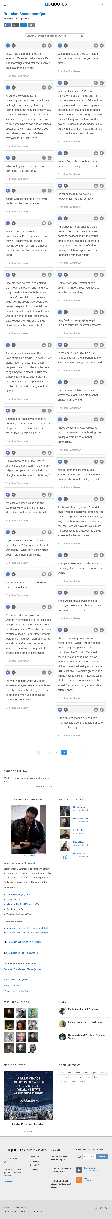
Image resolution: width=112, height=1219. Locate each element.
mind (73, 1077)
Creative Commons (28, 856)
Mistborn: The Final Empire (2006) (22, 904)
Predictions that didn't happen (83, 1009)
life (28, 928)
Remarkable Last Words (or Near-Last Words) (61, 1184)
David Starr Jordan (43, 786)
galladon (44, 932)
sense (12, 932)
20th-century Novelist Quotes (17, 991)
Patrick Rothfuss (80, 818)
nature (78, 1072)
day (81, 1082)
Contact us (8, 1181)
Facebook (34, 1156)
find (46, 928)
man (6, 928)
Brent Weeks (79, 853)
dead (6, 932)
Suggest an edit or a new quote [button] (23, 953)
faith (37, 932)
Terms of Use (10, 1211)
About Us (38, 1211)
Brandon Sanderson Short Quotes (22, 969)
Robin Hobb (78, 842)
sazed (31, 932)
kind (41, 928)
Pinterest (34, 1169)
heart (96, 1077)
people (12, 928)
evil (24, 932)
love (69, 1072)
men (73, 1082)
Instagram (34, 1161)
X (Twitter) (34, 1165)
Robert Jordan (80, 807)
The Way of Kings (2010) (18, 894)
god (94, 1072)
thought (64, 1082)
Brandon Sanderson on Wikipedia (25, 942)
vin (23, 928)
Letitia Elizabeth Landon (28, 1124)
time (19, 928)
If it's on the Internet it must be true (85, 1022)
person (34, 928)
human (64, 1077)
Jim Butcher (78, 830)
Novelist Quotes (11, 985)
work (19, 932)
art (89, 1077)
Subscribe (102, 1156)
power (103, 1072)
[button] (103, 4)
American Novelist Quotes (16, 979)
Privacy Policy (24, 1211)
